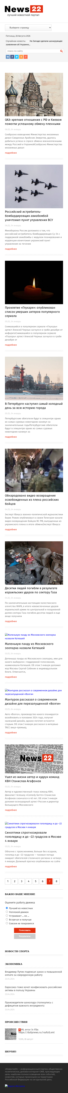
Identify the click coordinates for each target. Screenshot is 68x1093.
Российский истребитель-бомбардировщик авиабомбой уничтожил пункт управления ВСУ (29, 216)
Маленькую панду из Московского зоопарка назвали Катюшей (29, 646)
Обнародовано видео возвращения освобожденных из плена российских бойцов (32, 499)
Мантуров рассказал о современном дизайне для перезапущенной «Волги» (33, 701)
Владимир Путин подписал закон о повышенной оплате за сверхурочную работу (33, 973)
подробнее (11, 153)
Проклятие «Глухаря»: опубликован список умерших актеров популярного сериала (32, 311)
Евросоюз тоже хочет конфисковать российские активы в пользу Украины (33, 989)
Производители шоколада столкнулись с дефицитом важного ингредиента (29, 1004)
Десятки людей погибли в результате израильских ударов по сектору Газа (31, 590)
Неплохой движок (18, 912)
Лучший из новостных (20, 908)
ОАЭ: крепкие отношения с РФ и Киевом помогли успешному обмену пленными (33, 122)
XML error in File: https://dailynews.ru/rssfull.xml (36, 1031)
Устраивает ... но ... (18, 916)
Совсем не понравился (21, 923)
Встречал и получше (20, 920)
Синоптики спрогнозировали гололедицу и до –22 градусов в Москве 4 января (33, 836)
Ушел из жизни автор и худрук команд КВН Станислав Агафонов (32, 779)
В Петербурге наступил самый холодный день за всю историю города (34, 406)
